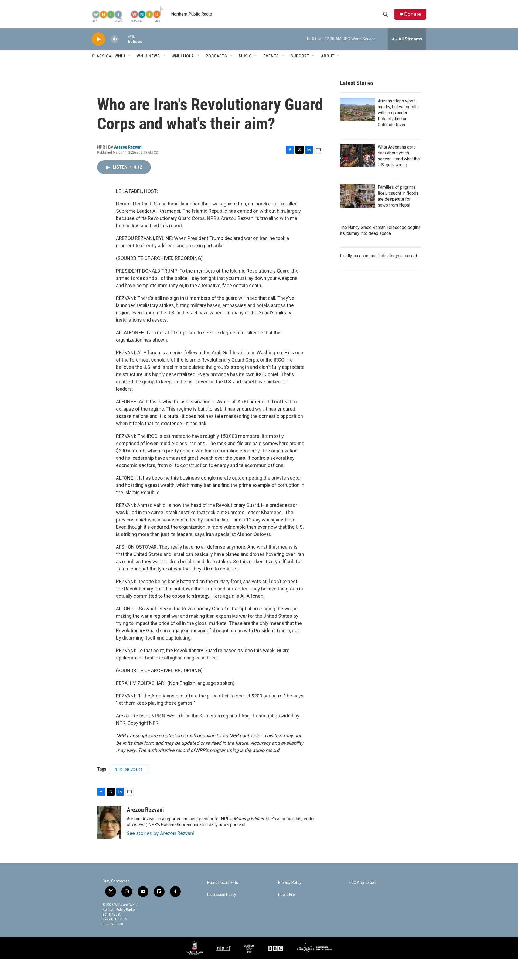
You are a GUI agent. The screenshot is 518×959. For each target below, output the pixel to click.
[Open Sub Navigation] (129, 56)
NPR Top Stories (128, 769)
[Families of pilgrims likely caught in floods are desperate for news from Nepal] (357, 196)
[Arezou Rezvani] (109, 822)
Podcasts (216, 56)
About (328, 56)
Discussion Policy (221, 895)
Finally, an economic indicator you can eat (378, 255)
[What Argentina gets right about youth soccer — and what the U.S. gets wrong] (357, 155)
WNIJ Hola (183, 56)
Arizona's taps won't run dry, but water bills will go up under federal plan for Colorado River (398, 112)
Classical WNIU (108, 56)
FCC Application (362, 883)
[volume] (114, 39)
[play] (98, 39)
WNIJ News (148, 56)
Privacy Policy (289, 883)
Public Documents (222, 883)
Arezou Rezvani (128, 147)
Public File (286, 895)
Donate (412, 14)
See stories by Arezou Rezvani (161, 833)
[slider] (123, 39)
